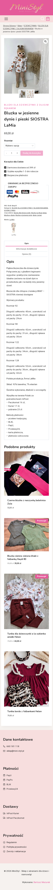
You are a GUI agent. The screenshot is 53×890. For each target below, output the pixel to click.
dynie (35, 215)
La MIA (11, 220)
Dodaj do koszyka (32, 153)
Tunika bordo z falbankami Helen (24, 711)
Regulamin (12, 842)
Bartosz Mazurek (42, 882)
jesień (39, 215)
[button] (45, 41)
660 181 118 (13, 746)
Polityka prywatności (16, 847)
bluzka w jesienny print (23, 215)
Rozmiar (8, 140)
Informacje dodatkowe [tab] (26, 249)
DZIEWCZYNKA (9, 210)
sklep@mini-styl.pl (15, 751)
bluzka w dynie (9, 215)
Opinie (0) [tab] (26, 254)
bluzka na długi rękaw (38, 213)
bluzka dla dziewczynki (22, 213)
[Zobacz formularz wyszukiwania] (42, 19)
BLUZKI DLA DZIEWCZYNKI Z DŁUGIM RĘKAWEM (30, 208)
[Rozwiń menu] (6, 19)
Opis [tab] (26, 243)
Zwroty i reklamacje (16, 851)
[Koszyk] (48, 19)
